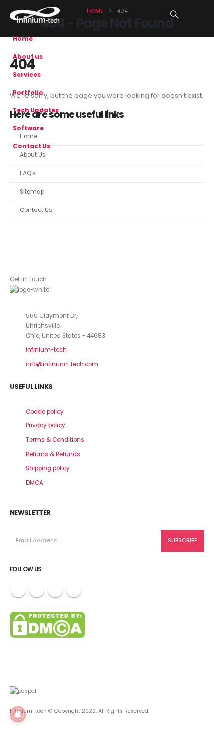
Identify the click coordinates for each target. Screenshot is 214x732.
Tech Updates (36, 110)
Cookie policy (45, 412)
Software (28, 128)
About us (28, 57)
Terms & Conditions (55, 440)
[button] (174, 15)
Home (23, 39)
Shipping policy (48, 468)
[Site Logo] (35, 15)
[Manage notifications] (18, 714)
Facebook (18, 589)
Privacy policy (45, 425)
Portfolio (28, 93)
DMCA (34, 483)
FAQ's (28, 173)
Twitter (36, 589)
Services (27, 75)
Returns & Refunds (53, 454)
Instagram (55, 589)
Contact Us (31, 146)
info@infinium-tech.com (62, 364)
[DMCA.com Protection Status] (47, 624)
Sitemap (32, 192)
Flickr (73, 589)
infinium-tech (46, 350)
